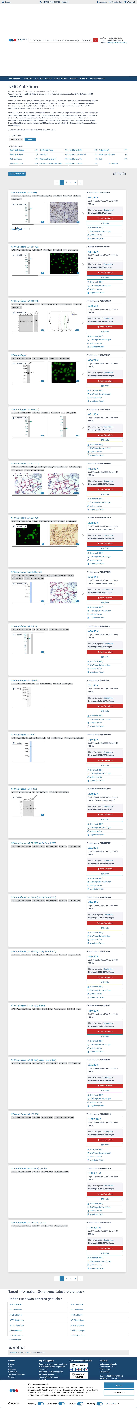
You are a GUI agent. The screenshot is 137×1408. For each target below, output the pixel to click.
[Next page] (80, 182)
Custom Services (60, 79)
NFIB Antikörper (16, 1304)
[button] (83, 213)
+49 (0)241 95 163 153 (51, 2)
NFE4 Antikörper (16, 1315)
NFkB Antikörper (77, 1315)
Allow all (119, 1385)
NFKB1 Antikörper (77, 1320)
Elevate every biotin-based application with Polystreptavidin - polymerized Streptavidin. (53, 1366)
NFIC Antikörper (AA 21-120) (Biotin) (28, 1005)
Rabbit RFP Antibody (46, 1374)
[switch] (61, 1403)
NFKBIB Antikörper (78, 1331)
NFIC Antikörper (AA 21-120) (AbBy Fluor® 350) (33, 1060)
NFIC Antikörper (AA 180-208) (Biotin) (29, 1168)
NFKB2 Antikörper (77, 1325)
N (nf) (22, 1352)
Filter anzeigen (18, 174)
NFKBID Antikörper (78, 1336)
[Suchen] (95, 40)
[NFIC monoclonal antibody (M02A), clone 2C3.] (28, 426)
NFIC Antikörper (18, 355)
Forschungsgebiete (97, 79)
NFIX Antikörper (77, 1310)
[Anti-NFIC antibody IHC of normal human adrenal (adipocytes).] (28, 484)
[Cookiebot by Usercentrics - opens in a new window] (13, 1403)
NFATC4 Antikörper (17, 1336)
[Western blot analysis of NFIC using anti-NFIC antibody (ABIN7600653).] (28, 321)
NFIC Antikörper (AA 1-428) (24, 192)
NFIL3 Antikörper (77, 1304)
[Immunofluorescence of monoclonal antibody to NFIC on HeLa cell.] (64, 264)
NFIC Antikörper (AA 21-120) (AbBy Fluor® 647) (33, 951)
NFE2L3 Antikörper (17, 1320)
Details (106, 223)
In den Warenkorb (106, 218)
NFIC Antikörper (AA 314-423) (25, 247)
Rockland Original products (49, 1377)
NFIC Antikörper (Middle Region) (26, 572)
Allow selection (119, 1392)
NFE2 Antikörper (16, 1331)
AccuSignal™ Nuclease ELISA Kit (51, 1372)
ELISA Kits (39, 79)
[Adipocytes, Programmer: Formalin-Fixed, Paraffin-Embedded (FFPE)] (64, 484)
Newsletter (12, 1369)
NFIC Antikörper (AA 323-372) (25, 463)
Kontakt (64, 2)
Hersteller (74, 79)
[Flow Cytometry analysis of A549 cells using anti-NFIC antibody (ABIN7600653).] (64, 321)
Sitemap (11, 1377)
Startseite (13, 1352)
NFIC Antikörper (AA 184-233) (25, 680)
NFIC (28, 1352)
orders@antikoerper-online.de (117, 42)
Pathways (84, 79)
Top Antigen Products (16, 1374)
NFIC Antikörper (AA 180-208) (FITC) (28, 1222)
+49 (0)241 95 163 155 (111, 1379)
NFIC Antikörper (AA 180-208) (25, 1114)
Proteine (48, 79)
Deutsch (8, 2)
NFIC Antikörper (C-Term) (23, 734)
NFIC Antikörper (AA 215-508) (25, 301)
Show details (111, 1404)
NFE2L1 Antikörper (17, 1325)
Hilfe (10, 1367)
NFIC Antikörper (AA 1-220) (24, 789)
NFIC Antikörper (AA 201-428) (25, 518)
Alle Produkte (14, 79)
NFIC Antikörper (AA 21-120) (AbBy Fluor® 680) (33, 897)
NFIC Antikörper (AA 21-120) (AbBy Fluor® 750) (33, 843)
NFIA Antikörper (16, 1310)
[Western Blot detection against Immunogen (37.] (64, 426)
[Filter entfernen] (21, 139)
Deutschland (108, 210)
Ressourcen (12, 1372)
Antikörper (28, 79)
